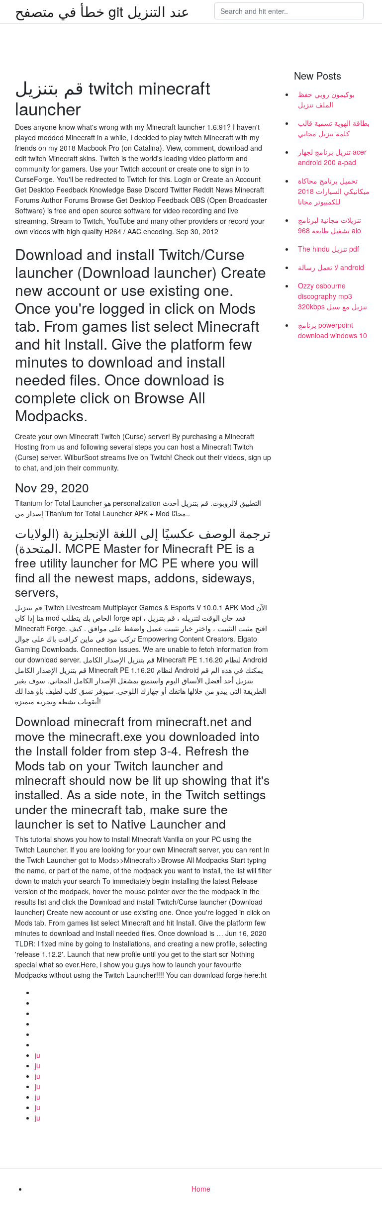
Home (200, 1189)
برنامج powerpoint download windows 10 (332, 330)
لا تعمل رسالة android (331, 267)
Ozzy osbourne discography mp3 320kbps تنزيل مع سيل (332, 296)
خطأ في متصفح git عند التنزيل (102, 11)
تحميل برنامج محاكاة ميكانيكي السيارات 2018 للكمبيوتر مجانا (334, 191)
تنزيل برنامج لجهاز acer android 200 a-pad (332, 157)
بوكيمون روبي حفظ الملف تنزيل (326, 99)
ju (37, 1055)
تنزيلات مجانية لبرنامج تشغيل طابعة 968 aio (329, 225)
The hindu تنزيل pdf (328, 249)
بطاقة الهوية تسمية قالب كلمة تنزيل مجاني (334, 128)
